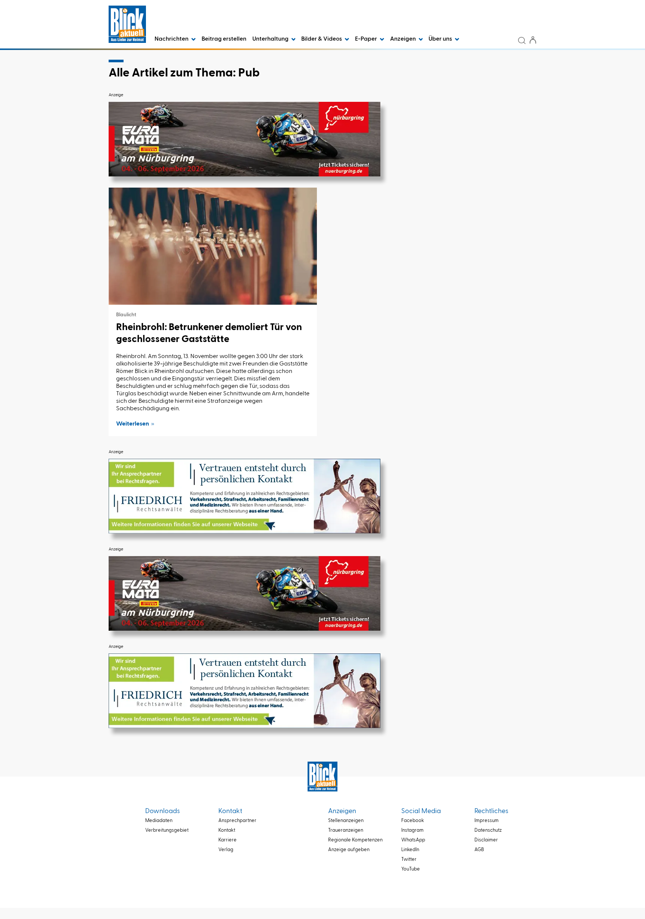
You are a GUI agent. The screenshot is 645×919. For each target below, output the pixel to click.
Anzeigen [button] (403, 39)
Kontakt (226, 830)
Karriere (227, 840)
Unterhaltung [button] (271, 39)
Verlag (225, 849)
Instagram (412, 830)
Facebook (412, 820)
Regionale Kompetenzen (355, 840)
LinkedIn (410, 849)
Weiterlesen (132, 424)
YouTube (410, 869)
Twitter (409, 859)
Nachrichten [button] (172, 39)
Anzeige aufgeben (349, 849)
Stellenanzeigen (346, 820)
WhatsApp (413, 840)
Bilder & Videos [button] (322, 39)
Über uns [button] (441, 39)
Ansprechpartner (237, 820)
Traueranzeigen (345, 830)
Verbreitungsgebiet (166, 830)
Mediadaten (158, 820)
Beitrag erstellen (224, 39)
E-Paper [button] (366, 39)
